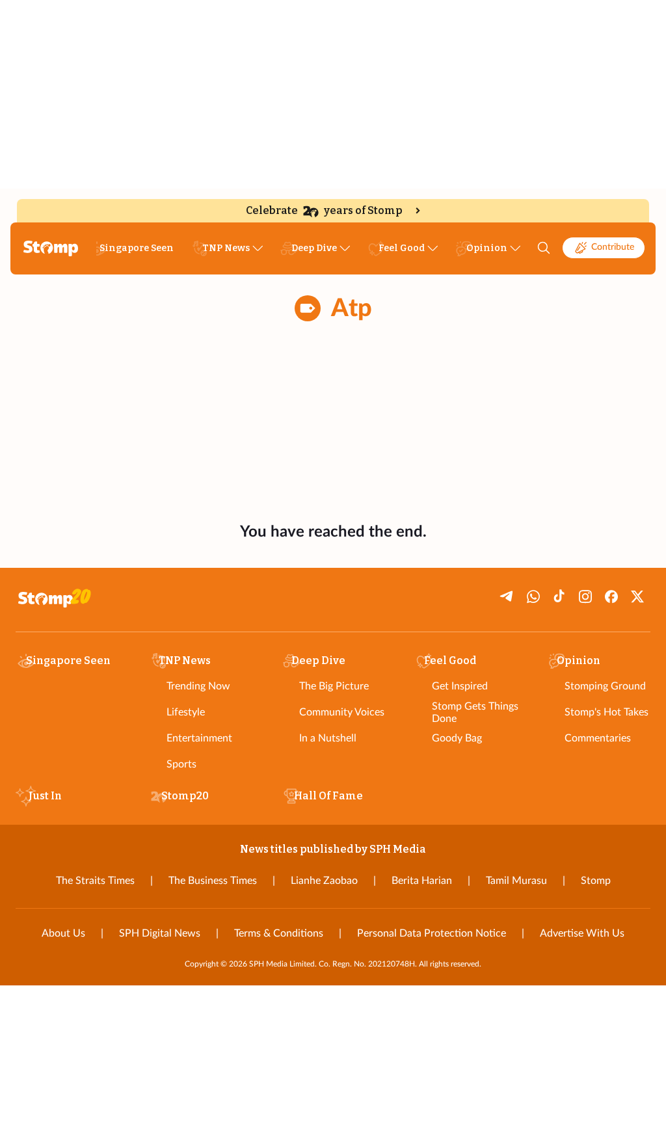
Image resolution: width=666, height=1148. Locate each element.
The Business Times (212, 880)
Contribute (612, 247)
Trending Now (198, 686)
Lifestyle (185, 712)
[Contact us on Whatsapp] (533, 596)
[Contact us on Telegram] (507, 596)
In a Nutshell (327, 738)
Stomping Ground (605, 686)
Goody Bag (457, 738)
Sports (181, 764)
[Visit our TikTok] (559, 596)
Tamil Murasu (516, 880)
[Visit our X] (637, 596)
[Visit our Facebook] (611, 596)
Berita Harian (422, 880)
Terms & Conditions (278, 933)
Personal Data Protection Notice (431, 933)
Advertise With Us (582, 933)
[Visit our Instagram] (585, 596)
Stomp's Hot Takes (606, 712)
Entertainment (199, 738)
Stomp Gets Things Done (475, 712)
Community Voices (341, 712)
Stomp (596, 880)
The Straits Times (95, 880)
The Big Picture (334, 686)
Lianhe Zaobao (324, 880)
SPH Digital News (159, 933)
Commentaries (598, 738)
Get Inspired (460, 686)
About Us (63, 933)
